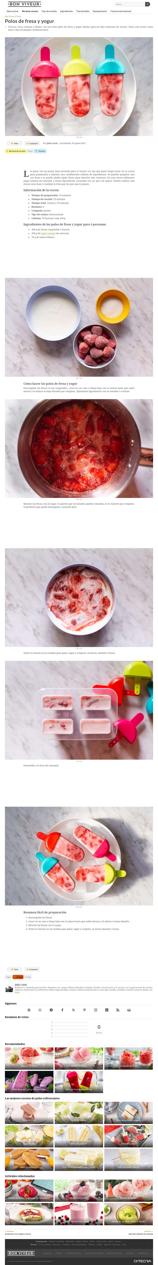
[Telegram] (51, 1010)
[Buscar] (147, 4)
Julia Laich (21, 984)
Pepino (85, 1241)
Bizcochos (56, 1244)
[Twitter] (73, 1010)
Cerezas (118, 1241)
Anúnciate (47, 1253)
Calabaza (91, 1244)
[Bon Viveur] (24, 4)
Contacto (130, 1253)
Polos (30, 151)
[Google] (29, 1010)
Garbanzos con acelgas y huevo (18, 1234)
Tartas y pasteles (45, 1244)
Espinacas (116, 1244)
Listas (124, 1244)
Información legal (73, 1253)
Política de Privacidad (94, 1253)
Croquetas (66, 1244)
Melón (92, 1241)
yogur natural (48, 233)
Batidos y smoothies (56, 1241)
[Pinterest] (84, 1010)
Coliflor (99, 1244)
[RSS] (118, 1010)
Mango (78, 1241)
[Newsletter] (129, 1010)
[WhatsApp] (40, 1010)
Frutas (28, 977)
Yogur (8, 977)
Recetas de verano (17, 151)
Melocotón (70, 1241)
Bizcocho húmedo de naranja (141, 1234)
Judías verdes (101, 1241)
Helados (41, 151)
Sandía (110, 1241)
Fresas (19, 977)
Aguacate (107, 1244)
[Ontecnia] (142, 1261)
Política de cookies (114, 1253)
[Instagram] (95, 1010)
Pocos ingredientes (79, 1244)
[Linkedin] (106, 1010)
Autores (58, 1253)
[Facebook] (62, 1010)
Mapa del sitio (143, 1253)
